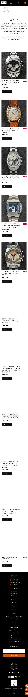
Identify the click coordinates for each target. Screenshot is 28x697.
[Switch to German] (11, 3)
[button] (25, 10)
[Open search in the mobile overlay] (19, 3)
